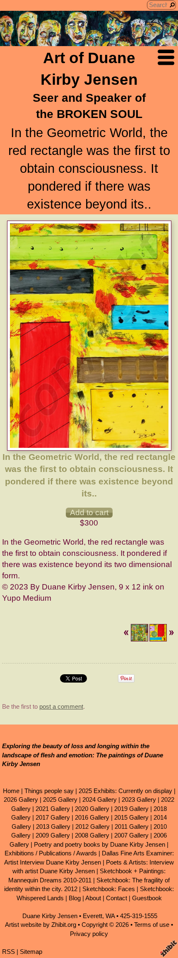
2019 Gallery (131, 808)
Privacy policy (89, 933)
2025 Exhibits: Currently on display (125, 790)
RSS (8, 951)
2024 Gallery (99, 799)
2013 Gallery (53, 826)
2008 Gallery (92, 835)
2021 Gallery (53, 808)
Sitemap (31, 951)
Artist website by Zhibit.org (40, 924)
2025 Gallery (60, 799)
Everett (92, 915)
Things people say (49, 790)
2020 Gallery (92, 808)
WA (110, 915)
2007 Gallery (131, 835)
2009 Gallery (53, 835)
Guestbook (147, 898)
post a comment (61, 706)
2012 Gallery (92, 826)
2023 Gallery (139, 799)
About (93, 898)
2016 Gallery (92, 817)
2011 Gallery (132, 826)
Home (11, 790)
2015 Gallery (131, 817)
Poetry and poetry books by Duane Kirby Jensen (99, 844)
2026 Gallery (21, 799)
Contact (116, 898)
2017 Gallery (53, 817)
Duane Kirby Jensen (49, 915)
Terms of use (151, 924)
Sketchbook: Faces (108, 888)
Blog (75, 898)
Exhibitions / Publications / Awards (51, 853)
